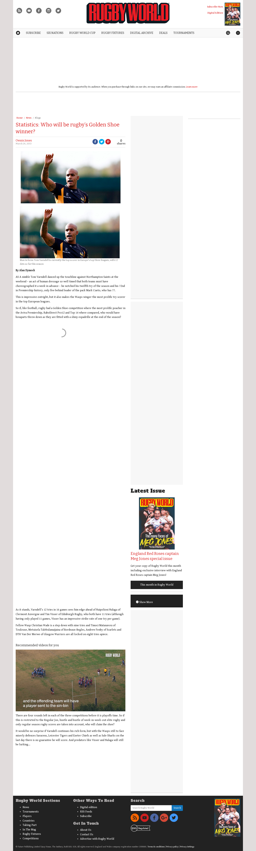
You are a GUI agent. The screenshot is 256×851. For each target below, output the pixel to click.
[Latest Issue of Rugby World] (232, 14)
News (29, 117)
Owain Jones (24, 140)
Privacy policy (172, 847)
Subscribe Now (215, 6)
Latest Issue (148, 490)
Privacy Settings (187, 847)
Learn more (191, 86)
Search (177, 808)
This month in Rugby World (156, 584)
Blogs (38, 117)
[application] (70, 680)
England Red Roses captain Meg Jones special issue (155, 556)
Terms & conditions (156, 847)
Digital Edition (215, 12)
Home (19, 117)
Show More (146, 602)
